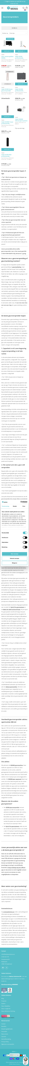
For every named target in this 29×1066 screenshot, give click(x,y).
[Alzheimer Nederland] (10, 990)
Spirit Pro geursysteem (17, 607)
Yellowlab (21, 1062)
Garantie (3, 1036)
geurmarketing (16, 267)
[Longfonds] (4, 990)
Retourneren (4, 1034)
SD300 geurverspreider (12, 807)
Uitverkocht (7, 84)
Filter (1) (14, 28)
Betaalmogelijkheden (7, 1029)
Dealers (3, 1003)
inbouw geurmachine (11, 687)
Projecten (3, 1001)
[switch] (25, 537)
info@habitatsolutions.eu (8, 954)
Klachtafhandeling (6, 1039)
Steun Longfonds (5, 1008)
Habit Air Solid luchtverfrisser (11, 609)
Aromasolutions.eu (6, 908)
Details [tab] (15, 506)
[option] (14, 17)
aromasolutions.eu (8, 912)
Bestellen (7, 51)
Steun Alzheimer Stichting (8, 1011)
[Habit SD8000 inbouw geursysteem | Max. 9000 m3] (21, 109)
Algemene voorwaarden (7, 1044)
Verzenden (4, 1031)
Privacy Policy (5, 1041)
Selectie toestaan (14, 558)
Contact (3, 1024)
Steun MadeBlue (5, 1006)
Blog (2, 998)
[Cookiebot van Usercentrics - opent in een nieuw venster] (20, 502)
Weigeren (14, 563)
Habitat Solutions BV (15, 976)
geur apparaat (17, 779)
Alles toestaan (14, 554)
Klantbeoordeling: (6, 984)
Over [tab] (24, 506)
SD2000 (10, 779)
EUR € (13, 1051)
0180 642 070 (14, 3)
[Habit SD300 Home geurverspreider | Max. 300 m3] (7, 76)
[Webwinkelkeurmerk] (7, 1016)
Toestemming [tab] (5, 506)
